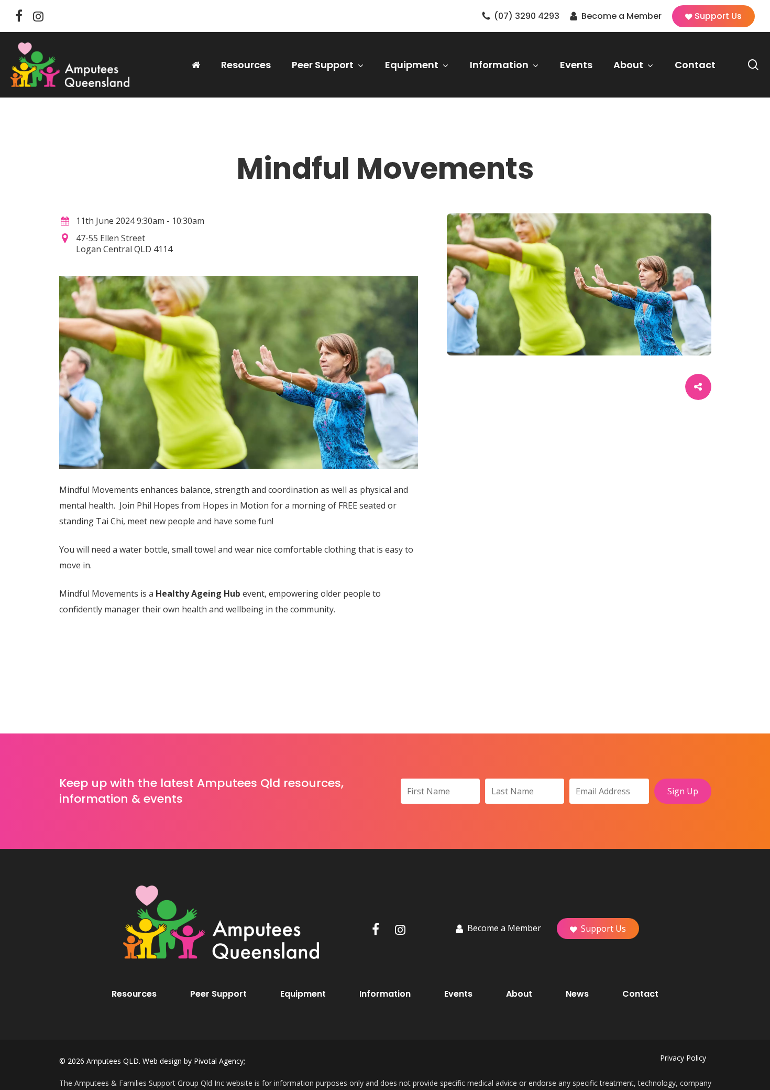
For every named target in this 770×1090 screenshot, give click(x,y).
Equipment (303, 994)
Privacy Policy (683, 1058)
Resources (134, 994)
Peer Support (218, 994)
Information (385, 994)
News (577, 994)
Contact (640, 994)
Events (458, 994)
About (519, 994)
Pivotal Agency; (219, 1061)
